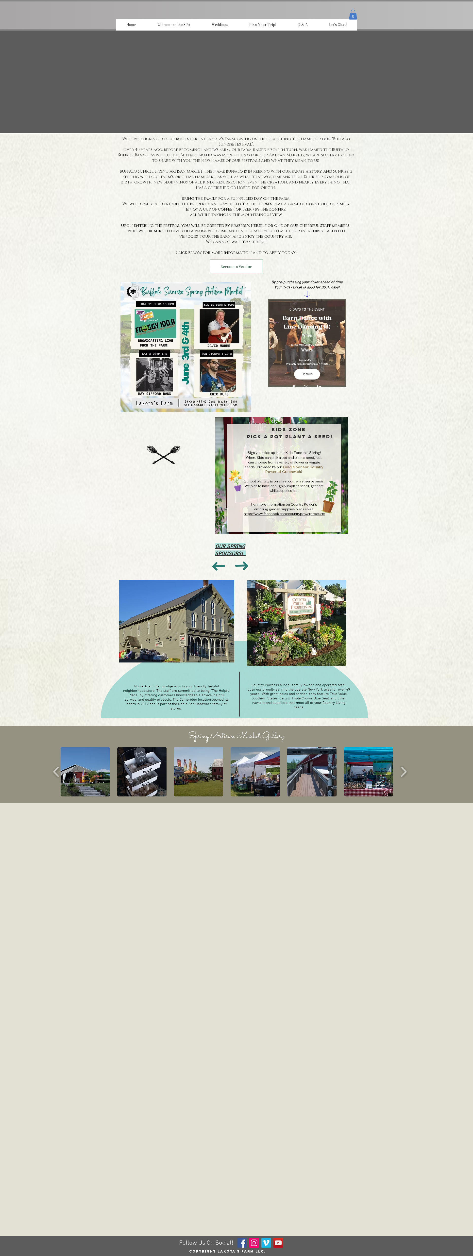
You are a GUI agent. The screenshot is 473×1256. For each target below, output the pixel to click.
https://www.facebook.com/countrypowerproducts (284, 514)
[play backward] (56, 772)
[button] (353, 15)
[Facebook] (242, 1243)
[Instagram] (254, 1243)
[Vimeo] (266, 1243)
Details (307, 374)
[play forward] (403, 772)
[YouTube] (278, 1243)
